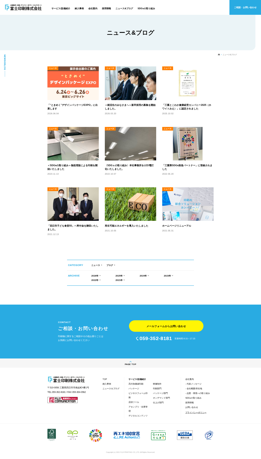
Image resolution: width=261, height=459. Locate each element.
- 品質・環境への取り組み (197, 393)
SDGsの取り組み (193, 398)
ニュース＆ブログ (111, 388)
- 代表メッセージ (193, 384)
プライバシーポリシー (195, 412)
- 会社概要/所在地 (193, 388)
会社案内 (189, 379)
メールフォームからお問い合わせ (166, 326)
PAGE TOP (130, 364)
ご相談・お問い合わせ (245, 7)
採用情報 (189, 402)
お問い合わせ (191, 407)
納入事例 (107, 384)
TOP (105, 379)
